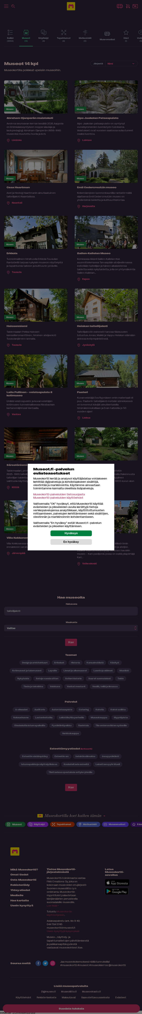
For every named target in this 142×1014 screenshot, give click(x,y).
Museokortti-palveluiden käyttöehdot (58, 497)
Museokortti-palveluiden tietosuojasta (59, 494)
